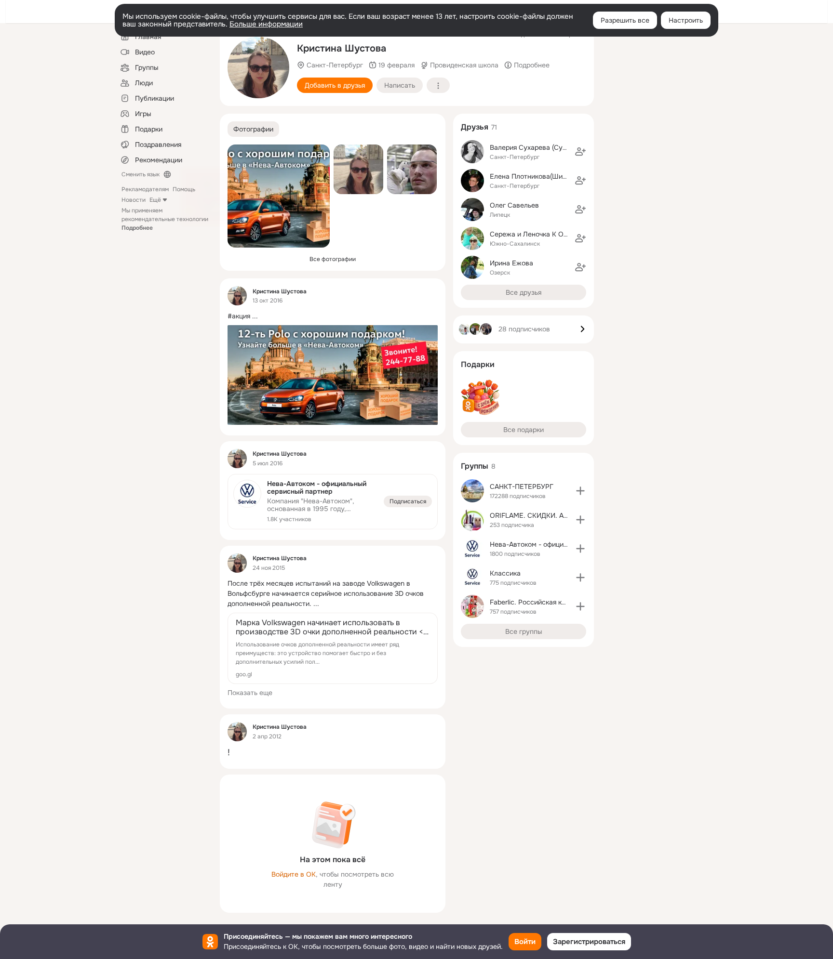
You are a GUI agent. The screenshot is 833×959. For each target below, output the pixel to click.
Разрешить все (625, 20)
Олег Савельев (514, 205)
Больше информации (266, 24)
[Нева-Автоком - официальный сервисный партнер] (333, 501)
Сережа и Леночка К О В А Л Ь (539, 234)
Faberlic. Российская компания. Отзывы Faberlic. (568, 602)
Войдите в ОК (293, 874)
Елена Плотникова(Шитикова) (538, 176)
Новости (133, 200)
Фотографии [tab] (253, 129)
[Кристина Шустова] (237, 295)
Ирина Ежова (511, 263)
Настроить (686, 20)
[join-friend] (580, 152)
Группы (474, 466)
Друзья (474, 127)
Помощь (184, 189)
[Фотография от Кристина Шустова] (258, 67)
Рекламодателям (145, 189)
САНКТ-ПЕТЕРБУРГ (521, 486)
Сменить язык (140, 174)
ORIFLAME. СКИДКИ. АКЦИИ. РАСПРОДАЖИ (561, 515)
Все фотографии (332, 259)
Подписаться (408, 501)
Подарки (478, 364)
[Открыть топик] (333, 316)
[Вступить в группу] (580, 491)
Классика (505, 573)
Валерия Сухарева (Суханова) (538, 147)
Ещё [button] (155, 200)
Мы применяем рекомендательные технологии (164, 219)
